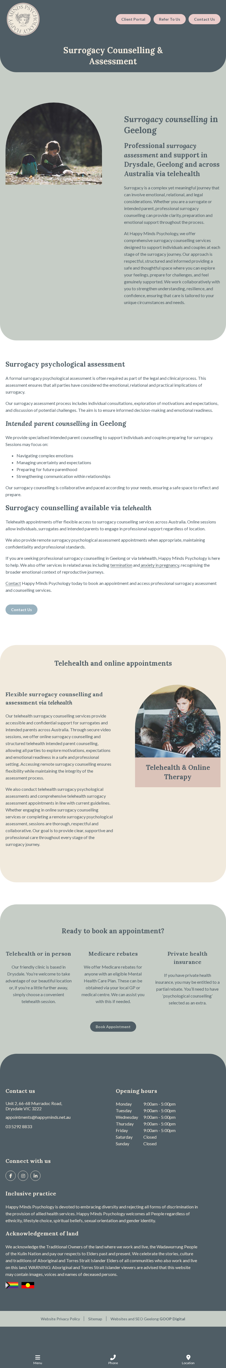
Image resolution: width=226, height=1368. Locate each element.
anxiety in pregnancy (159, 565)
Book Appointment (113, 1026)
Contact (13, 583)
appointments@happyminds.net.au (38, 1117)
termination (121, 565)
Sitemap (95, 1318)
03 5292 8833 (19, 1126)
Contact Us (204, 19)
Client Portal (133, 19)
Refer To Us (169, 19)
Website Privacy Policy (60, 1318)
